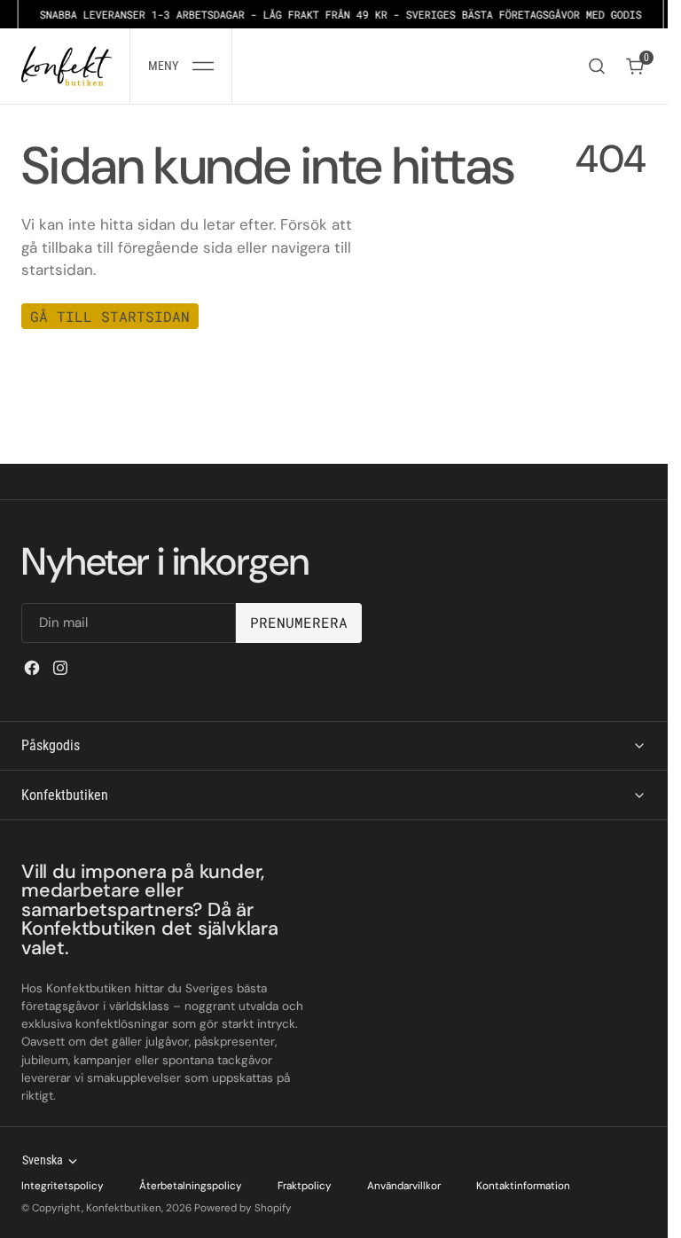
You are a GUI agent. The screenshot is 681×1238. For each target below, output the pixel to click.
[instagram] (60, 667)
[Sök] (596, 66)
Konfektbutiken (123, 1208)
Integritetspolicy (62, 1186)
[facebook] (32, 667)
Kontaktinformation (523, 1186)
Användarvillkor (404, 1186)
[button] (180, 66)
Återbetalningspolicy (190, 1186)
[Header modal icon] (203, 66)
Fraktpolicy (305, 1186)
